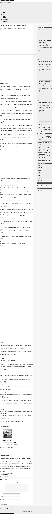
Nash (40, 170)
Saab (40, 177)
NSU (40, 172)
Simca (40, 178)
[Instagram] (11, 0)
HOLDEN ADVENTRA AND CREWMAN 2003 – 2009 (45, 147)
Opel (40, 173)
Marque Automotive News (8, 508)
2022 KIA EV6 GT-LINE (4, 476)
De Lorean (41, 165)
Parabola (25, 511)
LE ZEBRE (48, 136)
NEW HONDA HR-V (4, 474)
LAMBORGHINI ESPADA (47, 141)
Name (1, 494)
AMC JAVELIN (49, 159)
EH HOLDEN (46, 150)
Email (1, 496)
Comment (2, 491)
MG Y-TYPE (49, 160)
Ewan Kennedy (5, 28)
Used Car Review (22, 28)
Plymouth (41, 175)
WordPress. (30, 511)
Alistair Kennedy (42, 160)
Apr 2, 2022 (10, 28)
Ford (17, 28)
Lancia (40, 167)
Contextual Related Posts (8, 447)
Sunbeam (41, 180)
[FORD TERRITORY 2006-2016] (19, 54)
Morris (40, 169)
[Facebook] (2, 0)
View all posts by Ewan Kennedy (7, 473)
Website (1, 499)
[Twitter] (7, 0)
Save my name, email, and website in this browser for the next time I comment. (16, 501)
